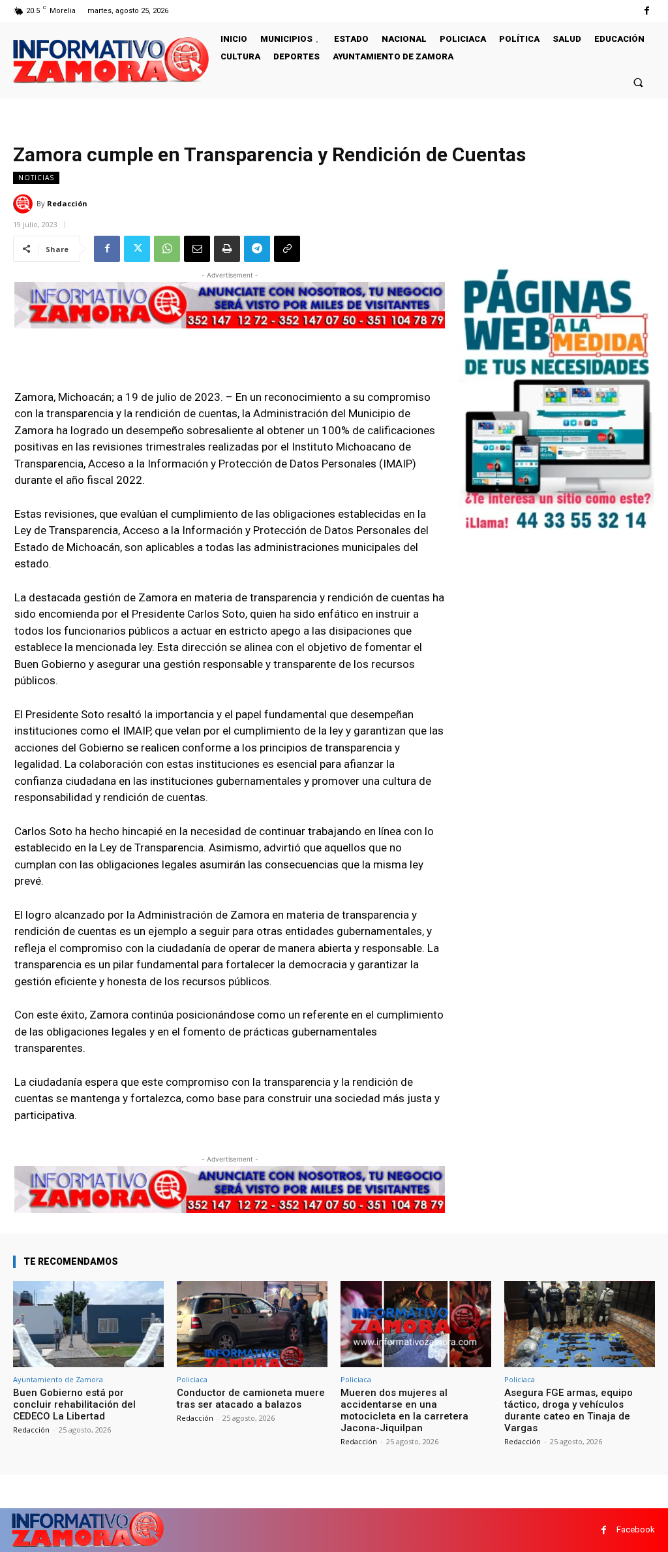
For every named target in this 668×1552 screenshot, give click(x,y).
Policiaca (192, 1379)
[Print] (227, 249)
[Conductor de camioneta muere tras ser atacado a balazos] (252, 1324)
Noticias (36, 177)
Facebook (635, 1529)
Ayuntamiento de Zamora (58, 1379)
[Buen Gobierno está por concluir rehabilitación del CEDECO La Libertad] (88, 1324)
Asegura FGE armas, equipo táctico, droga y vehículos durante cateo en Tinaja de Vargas (568, 1410)
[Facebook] (647, 11)
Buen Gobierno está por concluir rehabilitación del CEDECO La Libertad (74, 1404)
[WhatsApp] (167, 249)
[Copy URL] (287, 249)
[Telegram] (257, 249)
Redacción (67, 203)
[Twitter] (137, 249)
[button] (638, 82)
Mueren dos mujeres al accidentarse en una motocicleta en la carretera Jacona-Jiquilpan (404, 1410)
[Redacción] (25, 204)
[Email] (197, 249)
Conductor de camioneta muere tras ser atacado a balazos (251, 1398)
